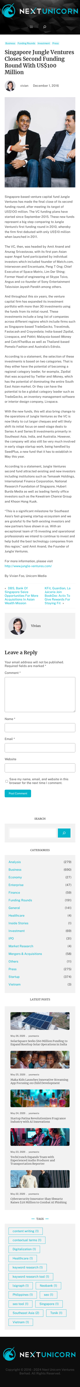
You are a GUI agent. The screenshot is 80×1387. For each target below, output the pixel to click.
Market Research (21, 946)
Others (13, 961)
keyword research (28, 1267)
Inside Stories (18, 923)
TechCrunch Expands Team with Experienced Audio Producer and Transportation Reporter (32, 1160)
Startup (14, 977)
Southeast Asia (26, 1313)
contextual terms (27, 1240)
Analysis (15, 862)
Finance (14, 892)
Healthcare (16, 915)
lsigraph (21, 1286)
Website (10, 759)
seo (48, 1295)
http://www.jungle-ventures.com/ (28, 566)
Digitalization (24, 1249)
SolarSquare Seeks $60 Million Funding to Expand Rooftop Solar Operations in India (39, 1042)
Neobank (48, 1286)
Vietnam (15, 984)
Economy (15, 877)
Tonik (56, 1313)
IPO (11, 938)
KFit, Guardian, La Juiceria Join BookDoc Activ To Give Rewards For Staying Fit (57, 595)
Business (10, 43)
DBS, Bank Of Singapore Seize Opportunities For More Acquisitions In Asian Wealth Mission (21, 595)
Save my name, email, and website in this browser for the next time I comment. (38, 781)
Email (10, 739)
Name (10, 719)
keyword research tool (31, 1276)
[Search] (64, 833)
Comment (13, 673)
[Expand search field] (44, 26)
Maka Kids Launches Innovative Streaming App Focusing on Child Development (39, 1081)
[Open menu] (31, 27)
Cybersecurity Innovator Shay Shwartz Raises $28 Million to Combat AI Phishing (38, 1200)
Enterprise (16, 885)
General (14, 908)
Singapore (49, 1304)
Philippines (23, 1295)
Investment (44, 43)
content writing (26, 1231)
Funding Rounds (26, 43)
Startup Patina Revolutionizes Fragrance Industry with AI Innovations (38, 1120)
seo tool (20, 1304)
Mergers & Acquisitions (25, 954)
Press (55, 43)
